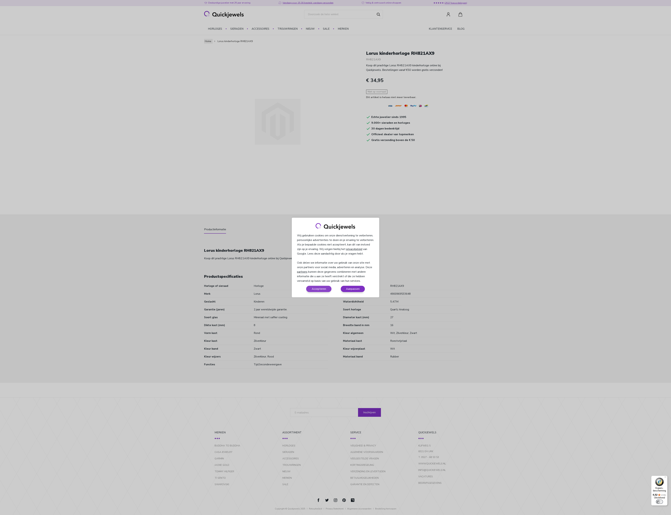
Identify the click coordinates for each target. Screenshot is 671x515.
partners (302, 272)
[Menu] (665, 478)
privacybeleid (354, 249)
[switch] (659, 502)
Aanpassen (353, 289)
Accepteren (319, 289)
